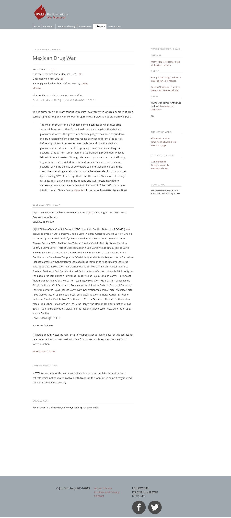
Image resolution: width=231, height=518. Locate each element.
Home (37, 26)
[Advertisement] (83, 435)
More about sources (44, 351)
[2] (61, 78)
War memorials (158, 161)
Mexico (37, 88)
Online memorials (160, 165)
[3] (80, 74)
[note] (84, 83)
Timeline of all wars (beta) (163, 141)
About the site (103, 488)
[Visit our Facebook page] (139, 513)
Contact (99, 496)
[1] (53, 69)
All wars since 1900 (160, 138)
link (91, 212)
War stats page (158, 145)
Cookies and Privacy (107, 492)
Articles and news (159, 168)
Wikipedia (78, 190)
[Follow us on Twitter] (155, 513)
